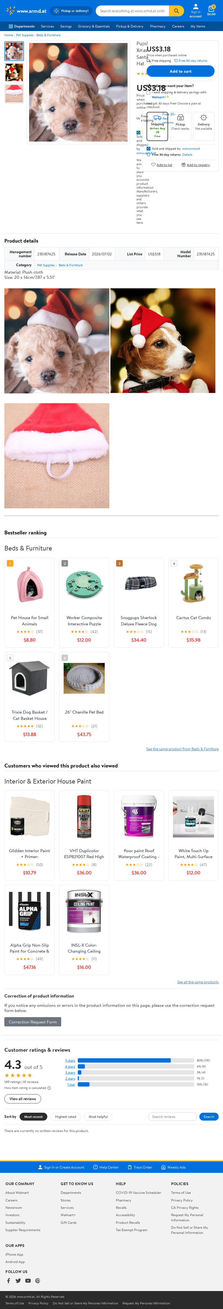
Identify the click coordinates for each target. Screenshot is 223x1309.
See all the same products (198, 981)
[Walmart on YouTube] (28, 1281)
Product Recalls (128, 1222)
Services (47, 26)
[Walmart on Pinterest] (38, 1281)
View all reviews (23, 1098)
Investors (12, 1214)
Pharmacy (158, 26)
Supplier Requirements (22, 1229)
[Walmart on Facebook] (8, 1281)
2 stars (70, 1078)
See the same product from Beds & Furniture (182, 748)
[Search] (176, 10)
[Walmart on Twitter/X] (18, 1281)
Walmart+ (68, 1214)
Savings (66, 26)
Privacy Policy (182, 1200)
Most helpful (98, 1116)
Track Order (143, 1167)
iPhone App (14, 1254)
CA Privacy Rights (185, 1207)
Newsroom (13, 1207)
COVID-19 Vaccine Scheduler (138, 1192)
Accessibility (125, 1214)
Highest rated (65, 1116)
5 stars (70, 1061)
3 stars (70, 1073)
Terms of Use (181, 1192)
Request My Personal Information (187, 1217)
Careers (178, 26)
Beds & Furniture (48, 35)
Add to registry (198, 164)
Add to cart (180, 71)
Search (209, 1116)
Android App (15, 1261)
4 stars (70, 1067)
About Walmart (17, 1192)
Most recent (33, 1116)
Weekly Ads (176, 1167)
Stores (65, 1200)
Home (8, 35)
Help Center (109, 1167)
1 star (71, 1084)
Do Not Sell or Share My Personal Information (189, 1230)
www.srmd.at (191, 149)
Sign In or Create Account (64, 1167)
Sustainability (15, 1222)
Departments (24, 26)
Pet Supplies (24, 35)
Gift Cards (68, 1222)
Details (187, 155)
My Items (198, 26)
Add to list (164, 164)
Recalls (121, 1207)
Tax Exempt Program (131, 1229)
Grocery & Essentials (94, 26)
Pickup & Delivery (130, 26)
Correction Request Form (33, 1022)
